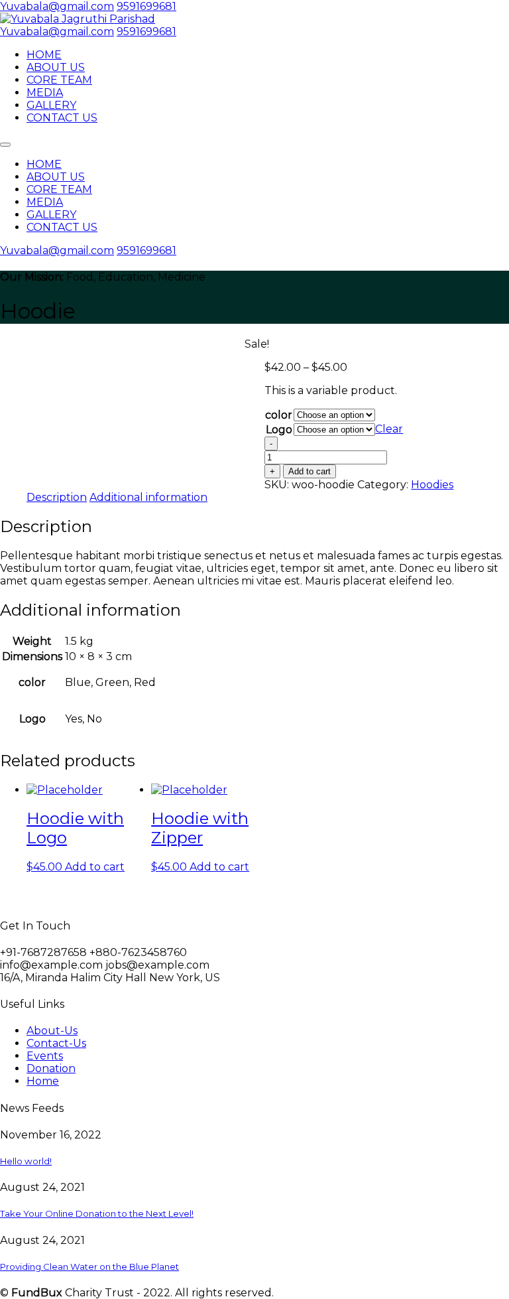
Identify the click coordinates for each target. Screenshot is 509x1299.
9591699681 (146, 6)
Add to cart (309, 471)
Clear (389, 429)
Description (57, 497)
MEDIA (45, 92)
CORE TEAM (59, 80)
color (278, 415)
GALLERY (51, 105)
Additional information (148, 497)
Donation (51, 1068)
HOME (44, 54)
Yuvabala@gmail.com (57, 6)
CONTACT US (62, 117)
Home (43, 1081)
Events (45, 1056)
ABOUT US (56, 67)
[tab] (57, 497)
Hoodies (432, 484)
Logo (279, 429)
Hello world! (26, 1161)
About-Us (52, 1030)
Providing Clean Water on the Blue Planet (89, 1266)
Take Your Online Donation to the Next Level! (97, 1213)
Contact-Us (56, 1043)
